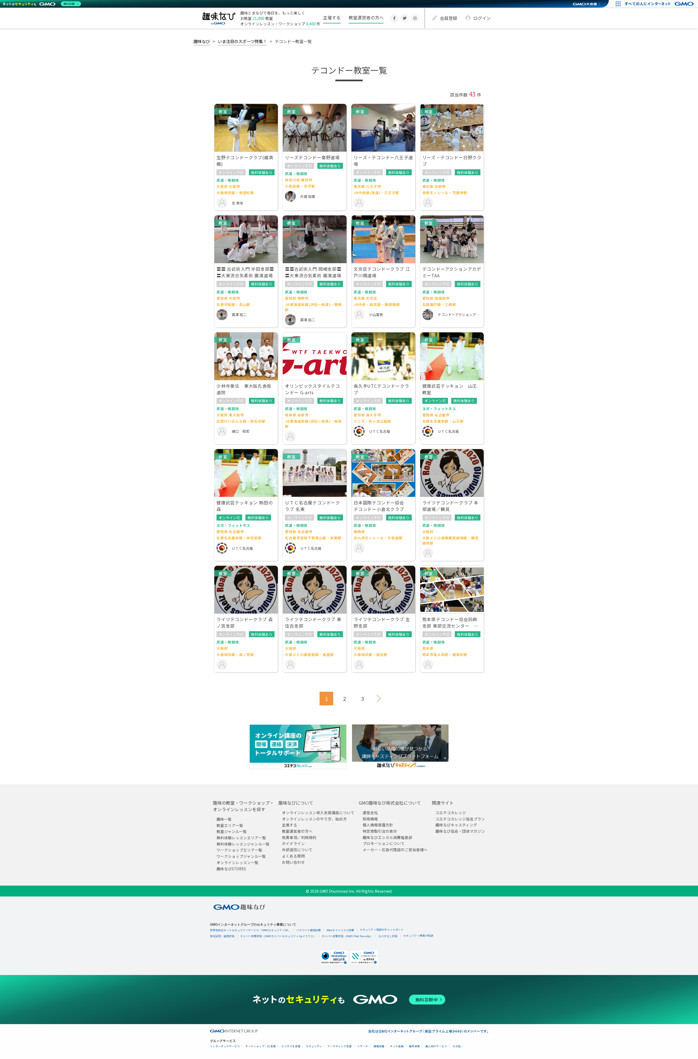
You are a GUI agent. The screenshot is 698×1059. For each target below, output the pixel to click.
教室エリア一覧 (229, 825)
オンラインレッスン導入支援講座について (318, 812)
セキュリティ (314, 1046)
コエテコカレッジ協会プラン (460, 819)
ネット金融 (397, 1046)
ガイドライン (293, 843)
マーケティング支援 (339, 1046)
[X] (404, 18)
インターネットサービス (225, 1046)
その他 (457, 1046)
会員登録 (448, 18)
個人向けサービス (436, 1046)
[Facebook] (394, 18)
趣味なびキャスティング (456, 825)
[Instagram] (415, 18)
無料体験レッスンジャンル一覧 (243, 844)
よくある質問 (293, 856)
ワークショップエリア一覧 (239, 850)
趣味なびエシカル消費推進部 (387, 837)
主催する (332, 17)
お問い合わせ (293, 862)
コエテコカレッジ (450, 812)
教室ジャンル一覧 (231, 831)
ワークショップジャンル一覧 (241, 856)
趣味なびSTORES (231, 868)
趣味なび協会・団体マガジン (460, 831)
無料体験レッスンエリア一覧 (241, 838)
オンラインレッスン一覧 (237, 862)
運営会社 (370, 812)
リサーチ (362, 1046)
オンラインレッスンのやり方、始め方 (314, 819)
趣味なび (202, 41)
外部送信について (297, 850)
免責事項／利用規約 (299, 837)
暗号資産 (414, 1046)
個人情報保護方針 (378, 825)
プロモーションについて (384, 843)
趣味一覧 (224, 819)
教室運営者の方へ (366, 17)
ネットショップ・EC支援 (260, 1046)
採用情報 (370, 819)
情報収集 (379, 1046)
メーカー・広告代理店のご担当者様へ (395, 850)
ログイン (482, 18)
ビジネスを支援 (290, 1046)
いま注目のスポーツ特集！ (242, 41)
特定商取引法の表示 (380, 831)
